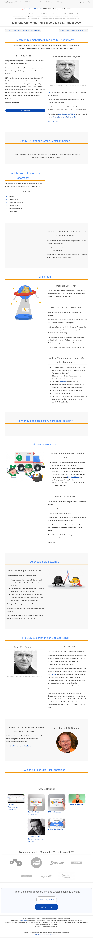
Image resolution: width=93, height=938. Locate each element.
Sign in (90, 2)
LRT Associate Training (55, 829)
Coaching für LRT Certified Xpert (33, 813)
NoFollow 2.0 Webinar (76, 805)
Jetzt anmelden (25, 110)
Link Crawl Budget (73, 477)
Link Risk (54, 674)
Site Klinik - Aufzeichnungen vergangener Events (14, 807)
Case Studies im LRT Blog (66, 114)
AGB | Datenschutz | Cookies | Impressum (46, 935)
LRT (49, 92)
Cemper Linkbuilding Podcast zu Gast (65, 117)
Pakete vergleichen (46, 899)
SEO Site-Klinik (38, 9)
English (83, 2)
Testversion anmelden (47, 906)
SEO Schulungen (28, 9)
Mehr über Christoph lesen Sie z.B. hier (19, 746)
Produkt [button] (35, 2)
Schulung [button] (59, 2)
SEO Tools (27, 2)
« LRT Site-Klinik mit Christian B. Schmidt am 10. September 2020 (23, 30)
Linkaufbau (63, 382)
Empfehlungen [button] (50, 2)
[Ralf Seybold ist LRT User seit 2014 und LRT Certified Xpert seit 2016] (67, 72)
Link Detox (24, 920)
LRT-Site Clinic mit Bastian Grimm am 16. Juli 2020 (35, 839)
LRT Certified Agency (55, 812)
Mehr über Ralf (53, 121)
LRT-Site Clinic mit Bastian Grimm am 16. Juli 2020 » (73, 30)
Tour (21, 2)
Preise (41, 2)
